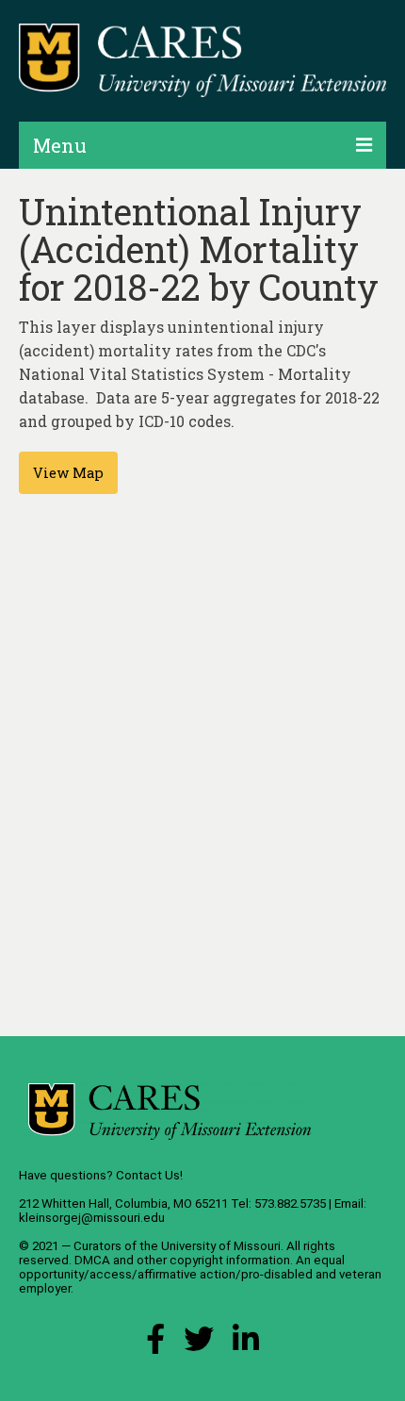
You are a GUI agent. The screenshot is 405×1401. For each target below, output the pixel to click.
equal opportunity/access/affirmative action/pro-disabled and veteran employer (200, 1274)
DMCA (92, 1260)
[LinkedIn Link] (246, 1344)
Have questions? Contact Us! (101, 1175)
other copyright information (213, 1260)
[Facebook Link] (155, 1344)
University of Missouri (221, 1246)
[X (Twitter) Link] (199, 1344)
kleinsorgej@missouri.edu (92, 1218)
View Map (68, 473)
